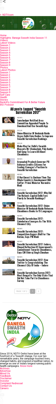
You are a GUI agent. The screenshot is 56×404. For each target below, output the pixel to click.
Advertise (5, 370)
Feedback (5, 375)
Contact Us (6, 385)
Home (3, 35)
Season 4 (5, 52)
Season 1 (5, 45)
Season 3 (5, 50)
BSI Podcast (7, 104)
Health (3, 97)
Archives (4, 368)
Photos (4, 67)
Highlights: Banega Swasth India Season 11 (23, 37)
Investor (4, 380)
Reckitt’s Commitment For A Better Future (22, 102)
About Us (5, 373)
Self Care (5, 94)
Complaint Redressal (11, 383)
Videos (4, 40)
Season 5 (5, 55)
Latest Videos (7, 42)
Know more (26, 366)
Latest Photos (8, 70)
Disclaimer (6, 378)
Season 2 (5, 47)
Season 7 (5, 60)
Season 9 (5, 65)
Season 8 (5, 62)
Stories (4, 99)
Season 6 (5, 57)
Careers (4, 388)
